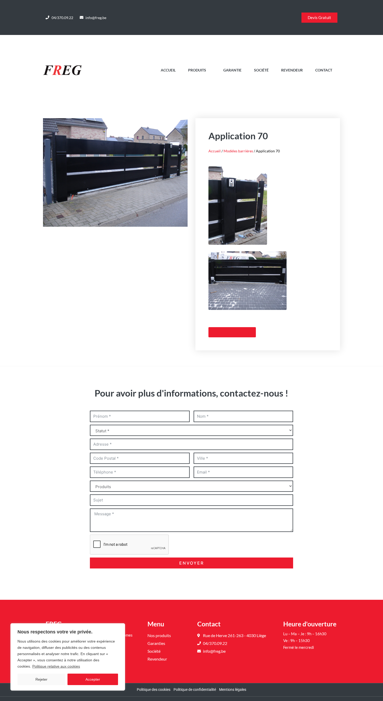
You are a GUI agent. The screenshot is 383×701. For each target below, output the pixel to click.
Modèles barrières (238, 151)
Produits (197, 70)
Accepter (92, 679)
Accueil (168, 70)
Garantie (232, 70)
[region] (67, 657)
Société (261, 70)
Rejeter (41, 679)
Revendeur (292, 70)
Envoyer (191, 563)
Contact (323, 70)
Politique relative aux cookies (56, 666)
